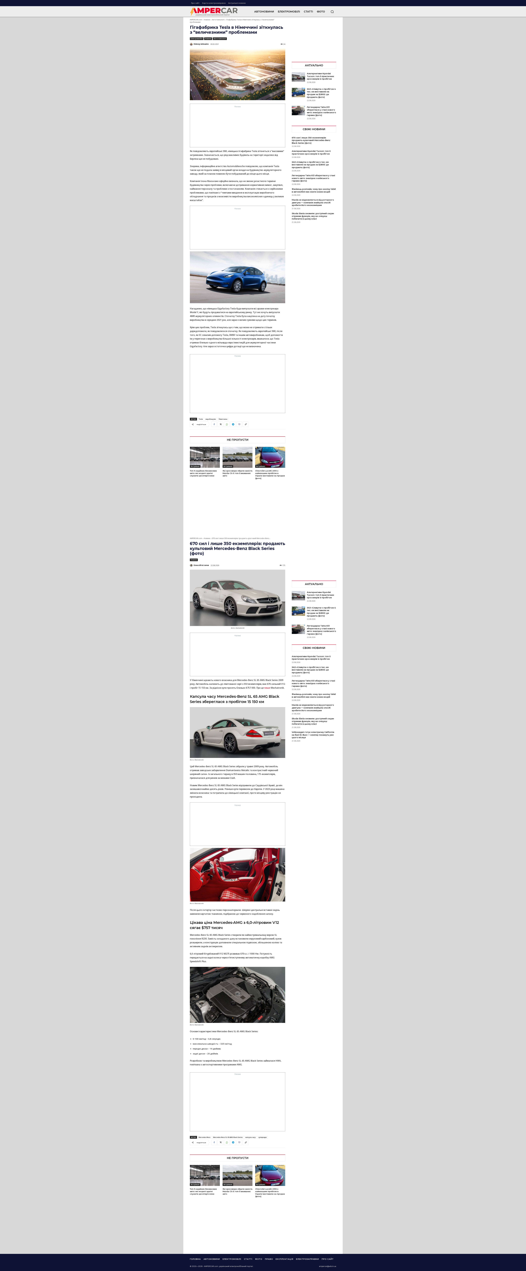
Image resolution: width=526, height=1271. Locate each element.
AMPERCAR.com (196, 19)
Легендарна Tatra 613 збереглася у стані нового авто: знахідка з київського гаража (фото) (321, 111)
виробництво (211, 419)
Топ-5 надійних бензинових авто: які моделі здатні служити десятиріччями (203, 473)
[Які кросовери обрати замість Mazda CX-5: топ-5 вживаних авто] (238, 457)
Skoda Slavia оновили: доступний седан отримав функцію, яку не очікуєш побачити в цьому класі (313, 216)
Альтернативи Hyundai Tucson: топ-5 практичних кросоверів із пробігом (320, 76)
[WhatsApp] (226, 424)
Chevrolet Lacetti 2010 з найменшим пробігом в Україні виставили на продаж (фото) (270, 474)
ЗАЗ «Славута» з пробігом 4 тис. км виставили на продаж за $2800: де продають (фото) (321, 93)
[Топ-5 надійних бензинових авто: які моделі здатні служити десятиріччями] (205, 457)
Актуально (195, 466)
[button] (332, 12)
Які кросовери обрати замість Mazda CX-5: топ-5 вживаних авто (237, 473)
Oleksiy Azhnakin (201, 44)
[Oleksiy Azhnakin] (191, 44)
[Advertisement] (237, 127)
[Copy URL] (245, 424)
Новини (207, 19)
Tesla (201, 419)
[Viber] (239, 424)
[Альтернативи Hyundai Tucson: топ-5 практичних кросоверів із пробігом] (298, 77)
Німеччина (223, 419)
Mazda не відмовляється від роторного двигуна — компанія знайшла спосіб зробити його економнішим (313, 202)
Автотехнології (218, 19)
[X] (220, 424)
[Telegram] (233, 424)
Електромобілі (197, 38)
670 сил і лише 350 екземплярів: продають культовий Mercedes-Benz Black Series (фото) (311, 140)
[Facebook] (214, 424)
